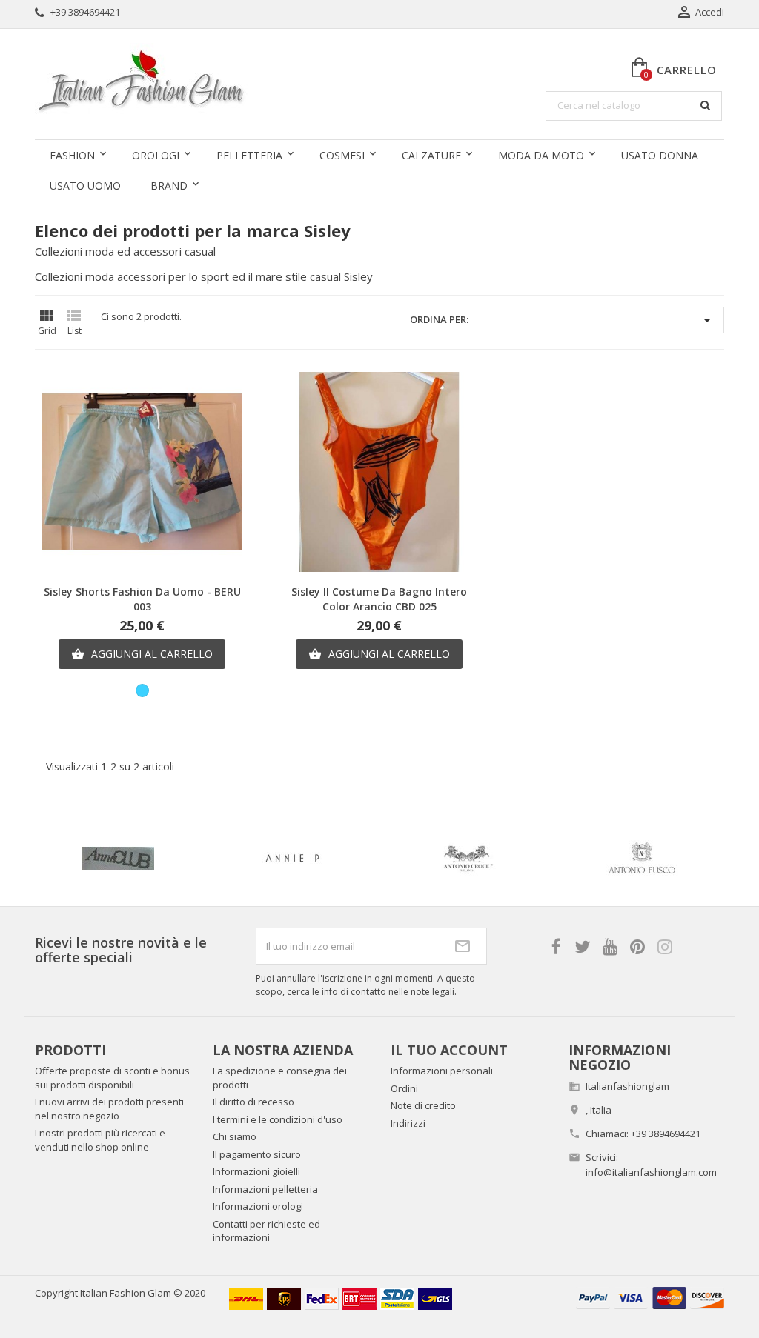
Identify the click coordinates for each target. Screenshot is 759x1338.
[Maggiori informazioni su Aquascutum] (589, 858)
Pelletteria (249, 155)
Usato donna (659, 155)
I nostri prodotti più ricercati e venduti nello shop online (100, 1140)
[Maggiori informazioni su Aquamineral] (414, 858)
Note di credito (423, 1105)
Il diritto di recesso (253, 1101)
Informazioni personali (442, 1070)
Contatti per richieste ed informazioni (266, 1231)
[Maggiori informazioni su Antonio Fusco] (240, 858)
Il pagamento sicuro (257, 1154)
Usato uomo (85, 186)
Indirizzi (408, 1123)
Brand (169, 186)
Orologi (155, 155)
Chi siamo (234, 1136)
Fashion (72, 155)
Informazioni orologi (258, 1206)
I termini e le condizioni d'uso (277, 1119)
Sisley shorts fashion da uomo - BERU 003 (142, 599)
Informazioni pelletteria (265, 1189)
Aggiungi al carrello (142, 654)
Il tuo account (449, 1050)
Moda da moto (541, 155)
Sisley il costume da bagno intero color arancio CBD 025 (379, 599)
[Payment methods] (650, 1296)
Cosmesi (342, 155)
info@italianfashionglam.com (651, 1172)
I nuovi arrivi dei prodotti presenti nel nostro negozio (109, 1108)
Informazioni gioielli (256, 1171)
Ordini (404, 1088)
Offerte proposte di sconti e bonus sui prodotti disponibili (112, 1077)
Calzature (431, 155)
